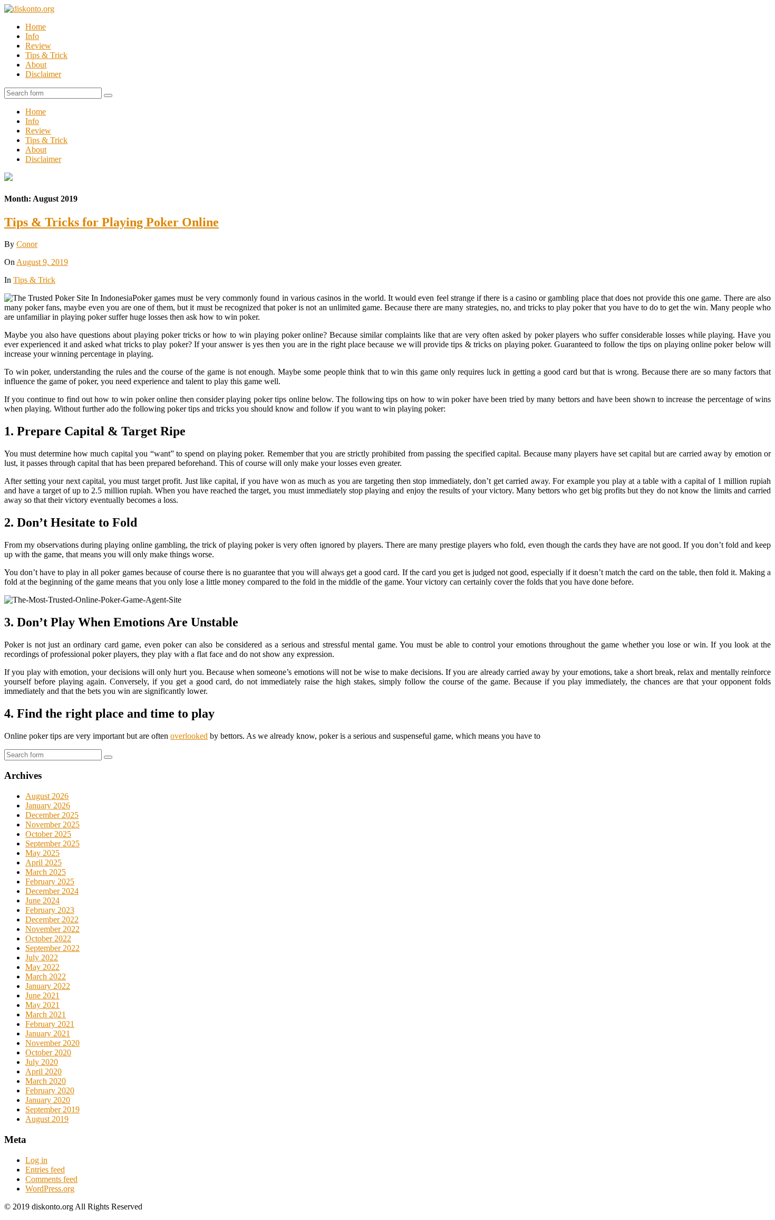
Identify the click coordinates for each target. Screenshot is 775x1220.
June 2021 (42, 995)
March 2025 (45, 872)
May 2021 (42, 1004)
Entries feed (45, 1169)
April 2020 (43, 1071)
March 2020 (45, 1080)
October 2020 (48, 1052)
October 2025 (48, 834)
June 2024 (42, 900)
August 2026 (47, 796)
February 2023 (49, 910)
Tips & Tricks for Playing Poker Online (111, 222)
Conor (26, 244)
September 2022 (52, 947)
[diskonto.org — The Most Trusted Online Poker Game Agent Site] (29, 8)
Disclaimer (43, 74)
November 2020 (52, 1042)
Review (38, 45)
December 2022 (52, 919)
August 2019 (47, 1118)
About (35, 64)
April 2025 (43, 862)
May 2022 (42, 966)
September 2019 (52, 1109)
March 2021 (45, 1014)
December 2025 (52, 815)
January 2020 (47, 1099)
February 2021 (49, 1023)
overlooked (189, 735)
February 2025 (49, 881)
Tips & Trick (46, 55)
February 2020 (49, 1090)
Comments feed (51, 1179)
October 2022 (48, 938)
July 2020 (41, 1061)
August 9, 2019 (42, 262)
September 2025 (52, 843)
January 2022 (47, 985)
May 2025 (42, 853)
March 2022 (45, 976)
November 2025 (52, 824)
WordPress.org (49, 1188)
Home (35, 26)
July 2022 (41, 957)
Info (32, 36)
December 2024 (52, 891)
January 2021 (47, 1033)
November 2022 (52, 928)
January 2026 (47, 805)
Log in (36, 1160)
